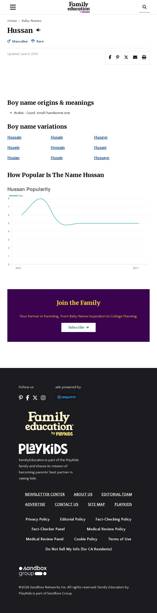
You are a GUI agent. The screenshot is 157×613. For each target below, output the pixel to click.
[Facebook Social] (27, 398)
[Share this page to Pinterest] (117, 58)
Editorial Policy (72, 519)
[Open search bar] (144, 7)
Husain (57, 137)
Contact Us (66, 504)
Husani (100, 147)
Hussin (57, 158)
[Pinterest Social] (21, 398)
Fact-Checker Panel (48, 529)
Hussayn (101, 158)
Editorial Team (116, 494)
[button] (38, 30)
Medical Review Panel (45, 539)
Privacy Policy (38, 519)
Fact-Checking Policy (113, 519)
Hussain (14, 137)
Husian (13, 158)
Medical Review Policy (106, 529)
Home (12, 21)
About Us (83, 494)
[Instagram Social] (43, 398)
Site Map (96, 504)
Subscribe (76, 327)
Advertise (35, 504)
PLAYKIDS (123, 504)
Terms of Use (119, 539)
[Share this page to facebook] (110, 58)
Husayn (101, 137)
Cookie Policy (85, 539)
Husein (13, 147)
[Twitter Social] (35, 398)
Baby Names (31, 21)
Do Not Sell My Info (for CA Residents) (78, 549)
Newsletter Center (45, 494)
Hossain (58, 147)
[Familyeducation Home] (49, 423)
